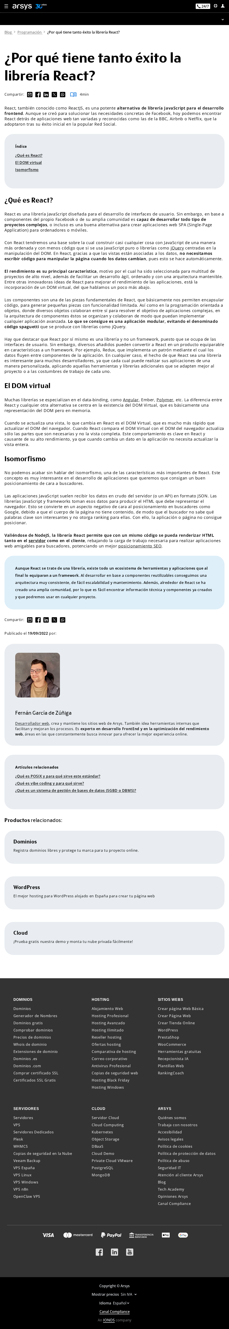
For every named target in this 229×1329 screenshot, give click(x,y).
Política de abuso (174, 1160)
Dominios (22, 1008)
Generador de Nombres (35, 1015)
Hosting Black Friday (110, 1080)
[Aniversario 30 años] (39, 7)
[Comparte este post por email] (28, 94)
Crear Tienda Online (176, 1023)
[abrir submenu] (114, 19)
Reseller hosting (107, 1037)
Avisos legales (171, 1139)
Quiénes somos (172, 1117)
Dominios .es (25, 1058)
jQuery (177, 248)
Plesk (18, 1139)
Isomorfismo (27, 169)
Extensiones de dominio (35, 1051)
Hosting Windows (108, 1087)
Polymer (165, 399)
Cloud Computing (108, 1124)
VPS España (24, 1167)
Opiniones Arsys (173, 1196)
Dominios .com (27, 1065)
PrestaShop (168, 1037)
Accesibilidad (170, 1132)
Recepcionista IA (173, 1058)
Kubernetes (102, 1132)
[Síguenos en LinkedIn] (114, 1250)
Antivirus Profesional (111, 1065)
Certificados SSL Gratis (34, 1080)
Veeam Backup (27, 1160)
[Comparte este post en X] (53, 94)
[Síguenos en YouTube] (129, 1250)
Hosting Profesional (110, 1015)
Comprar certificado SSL (36, 1073)
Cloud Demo (103, 1153)
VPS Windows (25, 1182)
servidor (37, 540)
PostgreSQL (103, 1167)
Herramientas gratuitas (179, 1051)
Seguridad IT (169, 1167)
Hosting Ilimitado (108, 1030)
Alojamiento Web (107, 1008)
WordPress (168, 1030)
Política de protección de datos (187, 1153)
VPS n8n (21, 1189)
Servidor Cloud (105, 1117)
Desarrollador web (32, 723)
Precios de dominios (32, 1037)
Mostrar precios (106, 1294)
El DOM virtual (28, 162)
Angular (130, 399)
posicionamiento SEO (139, 546)
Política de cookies (175, 1146)
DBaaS (98, 1146)
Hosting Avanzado (108, 1023)
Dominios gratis (28, 1023)
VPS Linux (22, 1175)
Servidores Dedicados (33, 1132)
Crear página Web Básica (181, 1008)
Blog (162, 1182)
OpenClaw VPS (26, 1196)
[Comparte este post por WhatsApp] (61, 94)
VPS (16, 1124)
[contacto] (215, 6)
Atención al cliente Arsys (180, 1175)
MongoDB (101, 1175)
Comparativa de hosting (114, 1051)
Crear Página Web (174, 1015)
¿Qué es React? (28, 155)
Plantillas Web (171, 1065)
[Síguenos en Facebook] (99, 1250)
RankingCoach (171, 1073)
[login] (223, 6)
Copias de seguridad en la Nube (42, 1153)
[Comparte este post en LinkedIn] (46, 94)
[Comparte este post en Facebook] (38, 94)
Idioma (105, 1303)
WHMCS (20, 1146)
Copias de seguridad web (115, 1073)
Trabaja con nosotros (178, 1124)
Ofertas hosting (106, 1044)
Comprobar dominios (33, 1030)
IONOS (109, 1320)
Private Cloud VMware (112, 1160)
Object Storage (105, 1139)
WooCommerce (172, 1044)
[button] (6, 6)
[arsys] (22, 7)
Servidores (23, 1117)
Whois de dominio (30, 1044)
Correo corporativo (109, 1058)
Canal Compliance (174, 1203)
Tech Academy (171, 1189)
